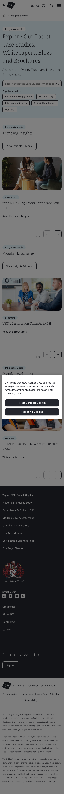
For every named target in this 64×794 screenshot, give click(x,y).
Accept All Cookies (32, 411)
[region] (32, 397)
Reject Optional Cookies (32, 402)
